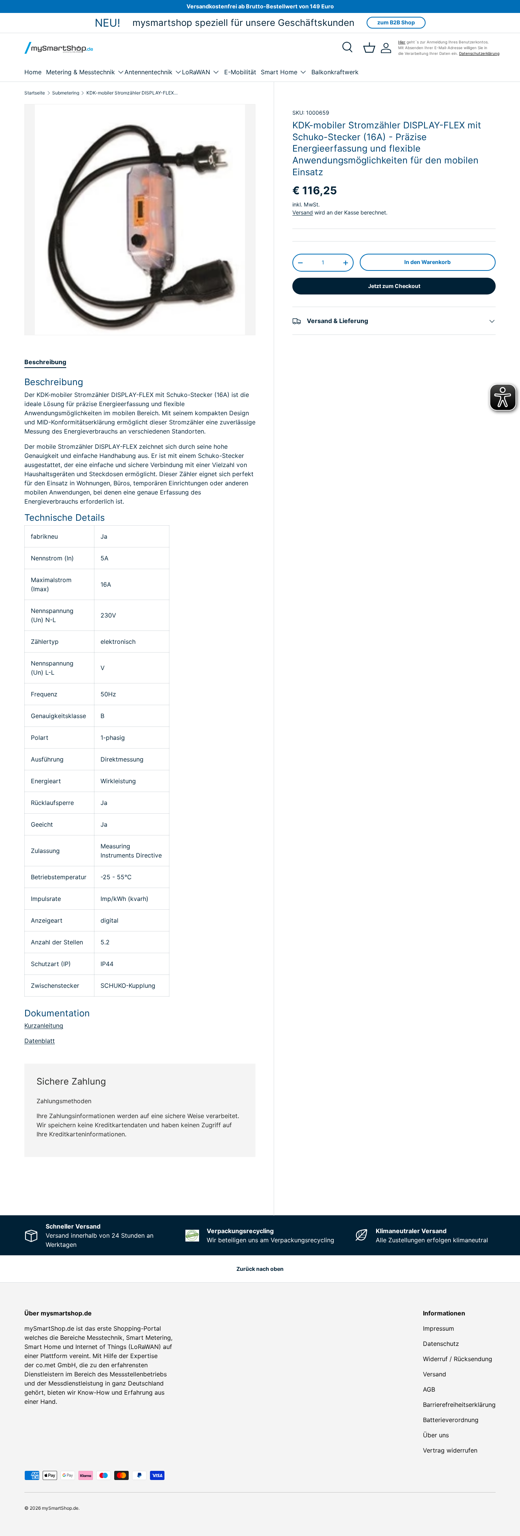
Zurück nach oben (260, 1269)
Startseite (34, 93)
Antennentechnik (148, 72)
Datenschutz (441, 1343)
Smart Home (279, 72)
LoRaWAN (196, 72)
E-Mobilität (240, 72)
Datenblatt (39, 1041)
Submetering (65, 93)
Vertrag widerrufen (450, 1450)
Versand (302, 212)
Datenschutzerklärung (479, 53)
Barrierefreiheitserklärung (459, 1404)
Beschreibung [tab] (45, 362)
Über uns (436, 1435)
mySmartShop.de (60, 1508)
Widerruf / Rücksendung (457, 1359)
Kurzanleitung (43, 1025)
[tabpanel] (139, 710)
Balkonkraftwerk (335, 72)
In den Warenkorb (427, 262)
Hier (401, 42)
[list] (140, 219)
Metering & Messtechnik (80, 72)
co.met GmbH (56, 1365)
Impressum (438, 1328)
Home (32, 72)
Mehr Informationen (230, 1187)
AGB (429, 1389)
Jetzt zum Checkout (394, 286)
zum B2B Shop (396, 22)
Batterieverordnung (451, 1420)
